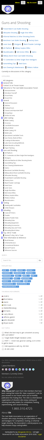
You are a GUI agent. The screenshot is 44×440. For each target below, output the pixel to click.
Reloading (6, 210)
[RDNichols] (13, 369)
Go (40, 260)
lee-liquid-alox (23, 284)
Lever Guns (7, 44)
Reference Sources (11, 250)
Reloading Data (10, 220)
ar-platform (26, 278)
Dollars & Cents (10, 115)
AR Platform (7, 48)
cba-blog (6, 281)
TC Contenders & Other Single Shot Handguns (20, 60)
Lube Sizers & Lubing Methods (14, 143)
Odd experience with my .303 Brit (17, 346)
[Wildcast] (30, 369)
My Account (32, 2)
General (6, 100)
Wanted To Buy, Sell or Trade (14, 235)
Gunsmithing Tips (9, 63)
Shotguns (17, 44)
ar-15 (16, 278)
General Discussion (11, 103)
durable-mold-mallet (10, 286)
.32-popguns (17, 281)
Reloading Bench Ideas (12, 230)
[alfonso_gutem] (9, 369)
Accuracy (8, 123)
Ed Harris (7, 311)
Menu (17, 2)
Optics (34, 52)
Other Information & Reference (14, 238)
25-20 (17, 276)
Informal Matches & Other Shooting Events (19, 36)
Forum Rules (9, 95)
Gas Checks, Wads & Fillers (13, 138)
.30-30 (5, 270)
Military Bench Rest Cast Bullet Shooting (18, 56)
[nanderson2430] (26, 369)
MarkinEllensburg (10, 308)
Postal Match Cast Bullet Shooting (15, 29)
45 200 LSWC (9, 349)
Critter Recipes (9, 208)
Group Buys (8, 113)
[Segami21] (6, 369)
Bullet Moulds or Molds (12, 145)
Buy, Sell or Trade (9, 233)
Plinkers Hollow (32, 67)
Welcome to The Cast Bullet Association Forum (20, 88)
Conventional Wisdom (12, 245)
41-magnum (7, 273)
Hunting (6, 203)
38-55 (12, 270)
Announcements (10, 90)
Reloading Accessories (12, 225)
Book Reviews (9, 240)
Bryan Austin (8, 323)
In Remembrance (10, 243)
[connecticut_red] (23, 369)
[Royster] (16, 369)
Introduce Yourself (11, 93)
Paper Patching (9, 148)
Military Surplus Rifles (22, 48)
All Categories (8, 80)
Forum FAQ (8, 98)
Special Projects (10, 248)
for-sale (30, 270)
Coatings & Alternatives (12, 140)
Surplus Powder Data (11, 218)
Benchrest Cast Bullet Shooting (14, 40)
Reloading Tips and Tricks (13, 228)
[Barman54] (33, 369)
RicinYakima (8, 299)
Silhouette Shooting (10, 33)
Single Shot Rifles (26, 33)
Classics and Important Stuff (14, 110)
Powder (7, 215)
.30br (27, 281)
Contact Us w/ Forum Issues (13, 85)
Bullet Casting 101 (10, 130)
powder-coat (8, 276)
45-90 (33, 276)
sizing (26, 276)
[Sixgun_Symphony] (3, 369)
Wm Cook (7, 305)
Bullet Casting (8, 118)
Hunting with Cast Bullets (13, 205)
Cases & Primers (10, 213)
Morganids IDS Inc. (25, 432)
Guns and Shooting (10, 150)
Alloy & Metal (9, 128)
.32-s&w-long (19, 273)
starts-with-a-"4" (9, 284)
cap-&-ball (30, 273)
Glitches (7, 105)
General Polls (8, 83)
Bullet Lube (8, 133)
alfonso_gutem (9, 317)
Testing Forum (9, 108)
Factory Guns (33, 40)
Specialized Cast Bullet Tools (14, 135)
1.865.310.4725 (22, 408)
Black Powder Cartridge (32, 44)
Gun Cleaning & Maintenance (13, 67)
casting (21, 270)
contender (7, 278)
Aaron (6, 302)
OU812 (6, 296)
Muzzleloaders (8, 52)
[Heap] (20, 369)
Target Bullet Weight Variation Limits (18, 338)
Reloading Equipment (12, 223)
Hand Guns (23, 63)
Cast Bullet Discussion (12, 125)
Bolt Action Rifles (22, 52)
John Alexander (9, 320)
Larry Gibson (8, 314)
